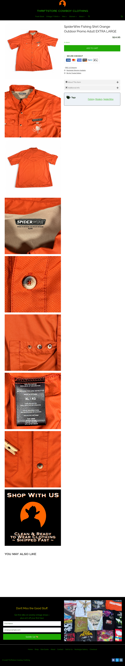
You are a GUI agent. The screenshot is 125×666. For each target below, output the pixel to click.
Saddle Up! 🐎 (32, 637)
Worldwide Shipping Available (76, 70)
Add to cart (92, 48)
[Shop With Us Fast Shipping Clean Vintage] (33, 517)
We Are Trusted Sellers (73, 73)
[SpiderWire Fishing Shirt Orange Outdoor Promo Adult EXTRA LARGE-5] (33, 284)
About (53, 649)
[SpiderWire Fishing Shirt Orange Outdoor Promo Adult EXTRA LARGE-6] (33, 342)
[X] (117, 660)
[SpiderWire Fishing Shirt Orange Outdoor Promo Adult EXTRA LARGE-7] (33, 401)
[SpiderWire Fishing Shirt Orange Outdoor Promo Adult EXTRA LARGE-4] (33, 226)
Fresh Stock (39, 16)
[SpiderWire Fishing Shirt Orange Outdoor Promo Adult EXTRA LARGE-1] (33, 51)
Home (30, 649)
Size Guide (45, 649)
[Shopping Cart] (122, 16)
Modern (98, 99)
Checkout (93, 649)
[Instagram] (121, 660)
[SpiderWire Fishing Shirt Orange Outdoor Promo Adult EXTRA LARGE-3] (33, 167)
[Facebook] (113, 660)
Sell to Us (69, 649)
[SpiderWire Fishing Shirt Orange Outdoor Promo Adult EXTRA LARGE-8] (33, 459)
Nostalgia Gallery (81, 649)
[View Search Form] (89, 16)
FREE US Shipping (71, 67)
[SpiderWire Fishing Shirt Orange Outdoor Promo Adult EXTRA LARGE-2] (33, 109)
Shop (37, 649)
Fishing (91, 99)
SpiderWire (108, 99)
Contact (60, 649)
